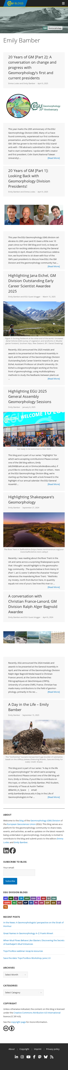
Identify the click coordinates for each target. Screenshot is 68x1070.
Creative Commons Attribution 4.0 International (37, 1012)
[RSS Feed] (51, 1057)
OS (31, 902)
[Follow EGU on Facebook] (34, 1057)
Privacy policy (53, 1049)
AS (5, 898)
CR (21, 898)
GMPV (7, 902)
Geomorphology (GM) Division (45, 820)
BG (10, 898)
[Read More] (54, 158)
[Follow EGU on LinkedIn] (16, 1057)
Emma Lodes (13, 83)
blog (21, 820)
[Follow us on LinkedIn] (6, 850)
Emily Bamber (29, 83)
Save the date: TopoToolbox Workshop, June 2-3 (26, 958)
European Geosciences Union (21, 824)
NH (20, 902)
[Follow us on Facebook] (12, 850)
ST (59, 902)
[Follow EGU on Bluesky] (46, 1057)
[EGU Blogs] (15, 6)
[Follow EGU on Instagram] (22, 1057)
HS (14, 902)
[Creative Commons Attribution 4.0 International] (6, 1030)
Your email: (8, 867)
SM (41, 902)
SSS (53, 902)
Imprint (37, 1049)
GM (54, 898)
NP (25, 902)
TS (5, 906)
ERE (27, 898)
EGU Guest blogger (32, 296)
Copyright (24, 1049)
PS (36, 902)
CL (16, 898)
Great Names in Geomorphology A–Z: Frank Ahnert (28, 933)
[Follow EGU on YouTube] (28, 1057)
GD (43, 898)
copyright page (18, 1021)
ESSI (33, 898)
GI (49, 898)
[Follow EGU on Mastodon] (39, 1057)
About (12, 1049)
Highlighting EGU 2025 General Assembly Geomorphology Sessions (29, 396)
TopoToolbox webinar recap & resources (23, 951)
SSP (47, 902)
